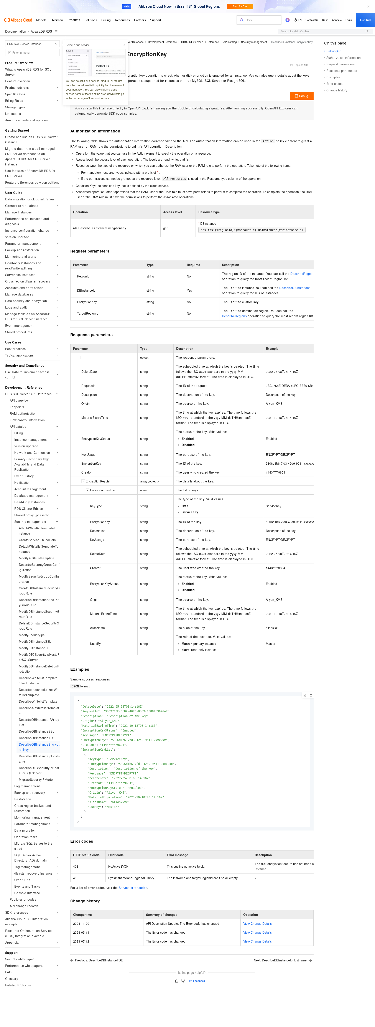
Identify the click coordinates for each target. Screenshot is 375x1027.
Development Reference (162, 42)
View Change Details (257, 923)
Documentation (15, 31)
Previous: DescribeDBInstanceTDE (99, 960)
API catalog (230, 42)
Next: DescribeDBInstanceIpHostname (280, 960)
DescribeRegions (302, 273)
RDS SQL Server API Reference (200, 42)
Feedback (199, 980)
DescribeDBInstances (295, 288)
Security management (254, 42)
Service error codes (133, 887)
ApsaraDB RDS (41, 31)
